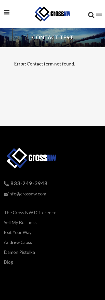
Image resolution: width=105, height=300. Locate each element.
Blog (8, 262)
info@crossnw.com (27, 193)
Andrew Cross (18, 242)
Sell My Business (20, 222)
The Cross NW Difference (30, 212)
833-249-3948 (29, 183)
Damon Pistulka (19, 252)
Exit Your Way (18, 232)
